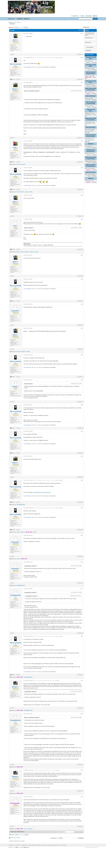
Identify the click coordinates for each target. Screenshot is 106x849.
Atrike (15, 147)
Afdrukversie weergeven (15, 837)
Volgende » (26, 27)
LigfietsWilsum (88, 114)
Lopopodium (15, 310)
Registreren (26, 18)
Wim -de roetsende (15, 64)
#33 (81, 219)
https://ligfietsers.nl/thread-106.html (42, 492)
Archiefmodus (24, 845)
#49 (81, 680)
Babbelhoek (90, 143)
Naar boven (17, 845)
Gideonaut (88, 62)
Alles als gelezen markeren (53, 845)
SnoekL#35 (87, 99)
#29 (81, 82)
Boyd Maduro (88, 123)
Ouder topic (13, 831)
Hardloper (15, 687)
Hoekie (31, 191)
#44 (81, 507)
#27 (81, 33)
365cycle (22, 191)
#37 (81, 328)
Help (96, 15)
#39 (81, 379)
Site (15, 22)
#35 (81, 279)
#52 (81, 796)
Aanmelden (20, 18)
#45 (81, 535)
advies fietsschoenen (90, 96)
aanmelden (92, 32)
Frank (18, 191)
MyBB (17, 847)
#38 (81, 354)
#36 (81, 304)
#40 (81, 404)
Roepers (14, 89)
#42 (81, 456)
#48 (81, 636)
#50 (81, 713)
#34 (81, 255)
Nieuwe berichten (31, 845)
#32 (81, 195)
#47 (81, 588)
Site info (18, 22)
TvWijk (88, 176)
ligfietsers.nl (11, 22)
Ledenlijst (89, 15)
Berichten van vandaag (41, 845)
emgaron (28, 351)
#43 (81, 480)
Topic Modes (80, 30)
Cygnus (26, 191)
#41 (81, 431)
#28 (81, 57)
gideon (15, 40)
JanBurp (88, 107)
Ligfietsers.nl (11, 845)
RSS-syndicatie (63, 845)
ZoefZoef (88, 147)
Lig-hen (18, 532)
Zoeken (82, 15)
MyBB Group (26, 847)
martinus (88, 155)
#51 (81, 770)
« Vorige (16, 27)
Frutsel (88, 69)
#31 (81, 167)
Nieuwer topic (20, 831)
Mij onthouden (90, 47)
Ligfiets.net (75, 15)
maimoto (14, 386)
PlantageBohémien (21, 504)
